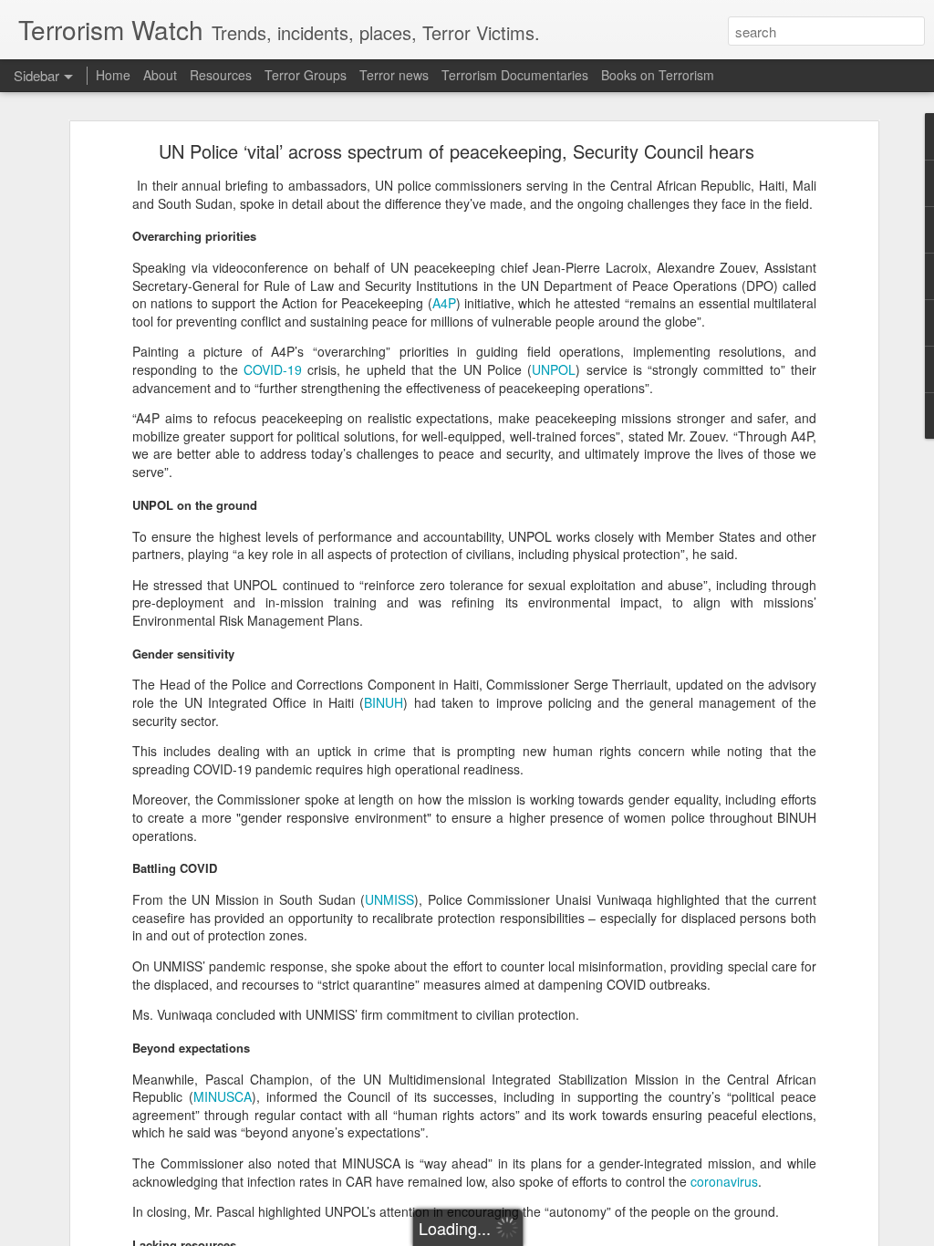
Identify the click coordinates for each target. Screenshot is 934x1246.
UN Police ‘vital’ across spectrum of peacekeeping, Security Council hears (456, 151)
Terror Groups (306, 75)
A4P (444, 303)
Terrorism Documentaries (514, 75)
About (160, 75)
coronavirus (724, 1181)
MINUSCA (222, 1096)
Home (113, 75)
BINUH (383, 702)
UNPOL (554, 369)
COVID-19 (273, 369)
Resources (221, 75)
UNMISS (389, 899)
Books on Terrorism (657, 75)
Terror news (394, 75)
